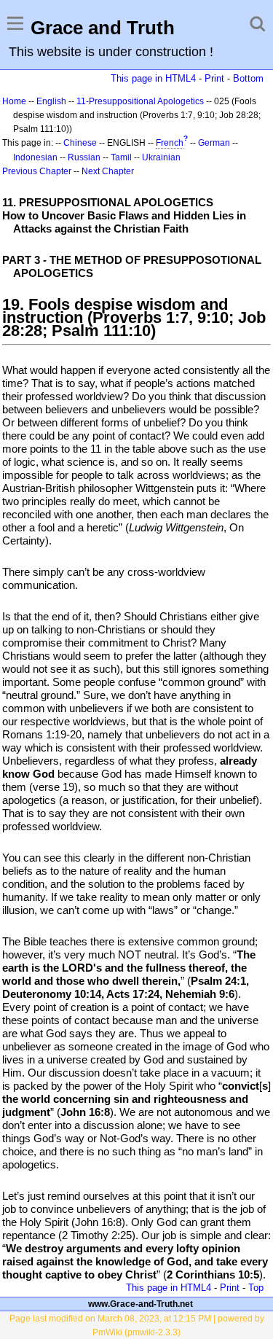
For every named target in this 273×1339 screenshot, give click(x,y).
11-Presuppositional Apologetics (140, 101)
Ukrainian (161, 157)
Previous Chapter (36, 171)
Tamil (121, 157)
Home (14, 101)
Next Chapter (108, 171)
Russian (84, 157)
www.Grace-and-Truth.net (140, 1304)
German (214, 143)
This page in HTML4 (153, 78)
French (169, 143)
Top (256, 1287)
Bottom (248, 78)
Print (214, 78)
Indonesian (35, 157)
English (51, 101)
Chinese (80, 143)
